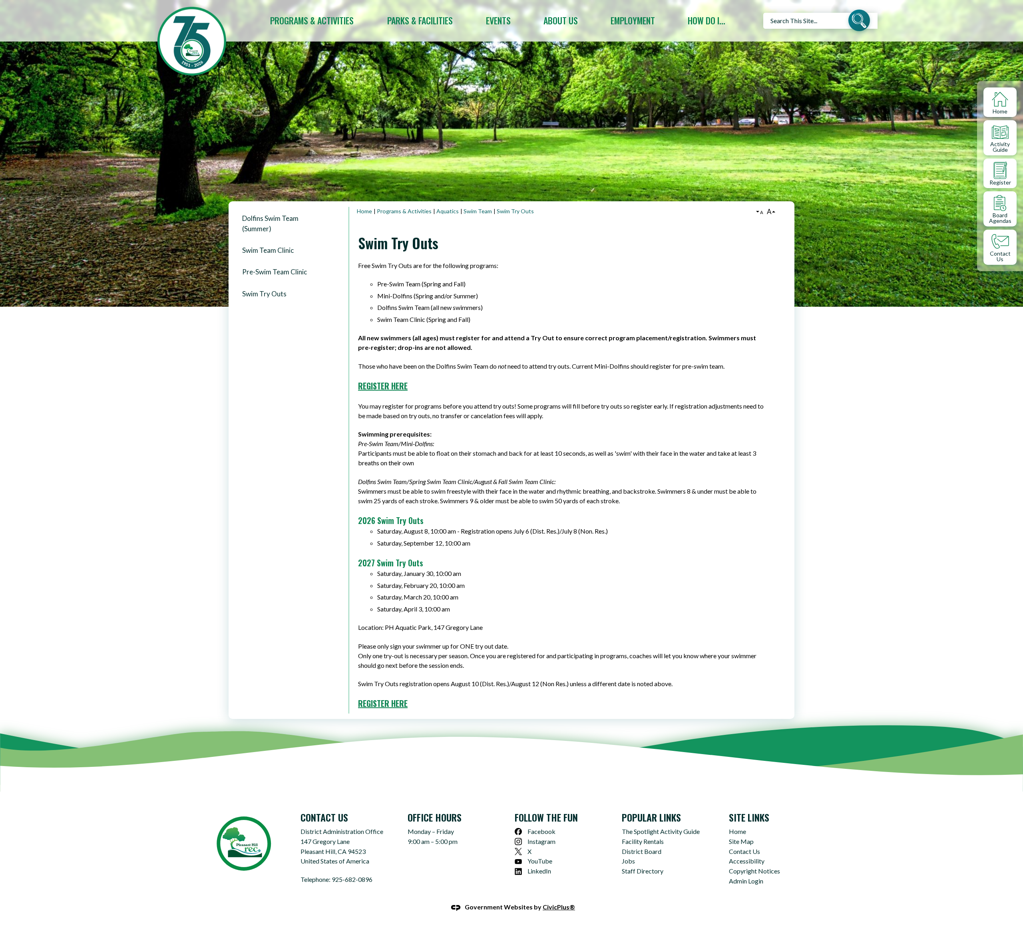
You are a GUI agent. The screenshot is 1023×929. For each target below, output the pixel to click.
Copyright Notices (754, 871)
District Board (641, 851)
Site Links (749, 817)
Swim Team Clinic (268, 250)
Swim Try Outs (264, 294)
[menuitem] (311, 20)
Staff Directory (642, 871)
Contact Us (744, 851)
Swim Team (478, 211)
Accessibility (746, 861)
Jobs (628, 861)
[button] (859, 21)
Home (364, 211)
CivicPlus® (559, 907)
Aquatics (447, 211)
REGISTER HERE (383, 386)
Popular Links (651, 817)
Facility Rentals (643, 841)
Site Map (741, 841)
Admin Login (746, 881)
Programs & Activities (404, 211)
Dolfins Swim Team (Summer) (270, 223)
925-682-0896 (352, 879)
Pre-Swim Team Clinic (274, 272)
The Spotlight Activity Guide (661, 831)
